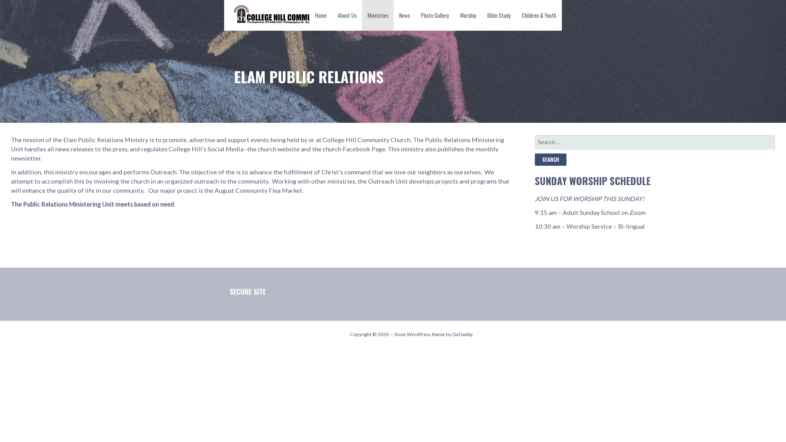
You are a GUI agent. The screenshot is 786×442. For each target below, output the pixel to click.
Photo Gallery (435, 15)
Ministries (378, 15)
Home (321, 15)
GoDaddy (462, 334)
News (404, 15)
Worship (468, 15)
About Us (347, 15)
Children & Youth (539, 15)
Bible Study (499, 15)
